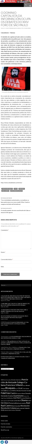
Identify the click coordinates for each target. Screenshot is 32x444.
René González (16, 406)
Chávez (27, 388)
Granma (10, 396)
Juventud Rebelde (25, 398)
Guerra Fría (26, 396)
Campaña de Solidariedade (8, 358)
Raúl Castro (6, 405)
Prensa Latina (13, 403)
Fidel (3, 393)
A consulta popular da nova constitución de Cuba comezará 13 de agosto (16, 210)
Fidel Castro (11, 393)
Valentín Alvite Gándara (10, 410)
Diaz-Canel (9, 390)
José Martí (17, 398)
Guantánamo (18, 396)
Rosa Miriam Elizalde (16, 190)
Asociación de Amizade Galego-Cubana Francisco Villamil (14, 382)
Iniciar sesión (4, 420)
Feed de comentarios (6, 427)
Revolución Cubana (8, 408)
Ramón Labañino (22, 403)
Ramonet (21, 188)
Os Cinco (4, 403)
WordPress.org (5, 430)
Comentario (5, 230)
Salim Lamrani (20, 408)
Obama (24, 400)
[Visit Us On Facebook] (6, 442)
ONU (29, 400)
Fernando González (26, 390)
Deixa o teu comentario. (24, 28)
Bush (16, 388)
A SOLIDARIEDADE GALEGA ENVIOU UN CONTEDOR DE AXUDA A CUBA (16, 337)
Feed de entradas (5, 424)
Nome (3, 252)
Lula (16, 188)
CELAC (20, 388)
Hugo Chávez (3, 398)
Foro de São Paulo (7, 188)
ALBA (2, 380)
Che (24, 388)
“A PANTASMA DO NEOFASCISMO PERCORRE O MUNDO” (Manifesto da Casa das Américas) (14, 310)
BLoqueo (10, 387)
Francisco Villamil (21, 393)
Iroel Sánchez (10, 398)
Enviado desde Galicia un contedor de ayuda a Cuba (14, 356)
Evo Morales (18, 390)
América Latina (7, 380)
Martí (19, 400)
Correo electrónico (7, 259)
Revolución (25, 406)
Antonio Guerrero (16, 380)
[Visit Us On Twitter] (2, 442)
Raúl (28, 403)
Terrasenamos (13, 28)
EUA (13, 390)
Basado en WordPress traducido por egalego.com (12, 437)
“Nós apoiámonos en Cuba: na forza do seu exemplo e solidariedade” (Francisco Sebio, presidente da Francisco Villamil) (16, 342)
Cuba (4, 390)
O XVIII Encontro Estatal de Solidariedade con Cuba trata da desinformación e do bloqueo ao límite (15, 322)
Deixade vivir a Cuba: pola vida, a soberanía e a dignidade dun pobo (15, 348)
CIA (2, 390)
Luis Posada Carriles (12, 400)
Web (2, 266)
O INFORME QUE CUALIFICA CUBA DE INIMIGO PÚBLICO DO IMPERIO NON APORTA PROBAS (15, 304)
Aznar (24, 385)
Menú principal (29, 5)
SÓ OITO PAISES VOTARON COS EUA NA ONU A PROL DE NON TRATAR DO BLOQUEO (14, 316)
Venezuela (18, 410)
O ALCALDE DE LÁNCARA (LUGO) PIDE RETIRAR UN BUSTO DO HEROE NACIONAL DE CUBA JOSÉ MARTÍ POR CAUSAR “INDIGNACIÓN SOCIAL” (16, 297)
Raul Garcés (5, 190)
